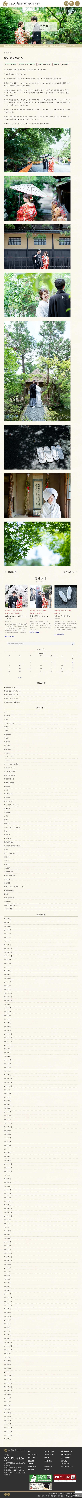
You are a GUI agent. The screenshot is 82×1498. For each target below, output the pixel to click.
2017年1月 (7, 1338)
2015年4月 (7, 1413)
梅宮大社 (7, 857)
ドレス (6, 712)
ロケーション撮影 (10, 771)
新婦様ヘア (7, 838)
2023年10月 (8, 1041)
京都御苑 (7, 786)
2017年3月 (7, 1331)
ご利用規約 (31, 1469)
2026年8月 (7, 919)
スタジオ (7, 753)
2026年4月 (7, 934)
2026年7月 (7, 922)
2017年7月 (7, 1316)
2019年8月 (7, 1223)
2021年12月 (8, 1123)
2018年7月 (7, 1272)
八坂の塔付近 (8, 794)
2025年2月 (7, 986)
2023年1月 (7, 1075)
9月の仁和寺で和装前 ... (12, 702)
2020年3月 (7, 1197)
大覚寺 (6, 816)
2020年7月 (7, 1182)
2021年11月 (8, 1127)
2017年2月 (7, 1335)
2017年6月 (7, 1320)
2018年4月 (7, 1283)
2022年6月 (7, 1101)
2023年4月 (7, 1063)
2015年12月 (8, 1383)
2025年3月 (7, 982)
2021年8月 (7, 1134)
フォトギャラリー (49, 1454)
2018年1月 (7, 1294)
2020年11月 (8, 1168)
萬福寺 (6, 894)
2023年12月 (8, 1034)
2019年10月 (8, 1216)
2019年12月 (8, 1208)
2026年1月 (7, 945)
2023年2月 (7, 1071)
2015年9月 (7, 1394)
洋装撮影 (7, 868)
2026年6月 (7, 926)
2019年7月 (7, 1227)
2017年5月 (7, 1324)
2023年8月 (7, 1049)
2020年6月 (7, 1186)
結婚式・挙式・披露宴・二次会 (14, 886)
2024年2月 (7, 1026)
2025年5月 (7, 974)
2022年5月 (7, 1104)
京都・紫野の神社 (10, 775)
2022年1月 (7, 1119)
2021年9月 (7, 1130)
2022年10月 (8, 1086)
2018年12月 (8, 1253)
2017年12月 (8, 1298)
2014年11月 (8, 1431)
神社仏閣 (7, 883)
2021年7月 (7, 1138)
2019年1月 (7, 1249)
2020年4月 (7, 1193)
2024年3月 (7, 1023)
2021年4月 (7, 1149)
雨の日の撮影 (8, 909)
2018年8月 (7, 1268)
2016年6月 (7, 1364)
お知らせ (7, 745)
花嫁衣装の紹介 (9, 890)
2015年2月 (7, 1420)
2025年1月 (7, 989)
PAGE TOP (76, 1495)
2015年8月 (7, 1398)
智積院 (6, 719)
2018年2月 (7, 1290)
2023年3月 (7, 1067)
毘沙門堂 (7, 864)
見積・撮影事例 (9, 897)
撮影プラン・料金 (49, 1451)
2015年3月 (7, 1416)
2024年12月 (8, 993)
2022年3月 (7, 1112)
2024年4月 (7, 1019)
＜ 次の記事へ (11, 572)
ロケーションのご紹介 (11, 764)
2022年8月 (7, 1093)
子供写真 (7, 823)
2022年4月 (7, 1108)
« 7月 (20, 677)
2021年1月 (7, 1160)
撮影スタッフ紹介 (66, 1454)
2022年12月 (8, 1078)
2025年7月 (7, 967)
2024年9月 (7, 1004)
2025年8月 (7, 963)
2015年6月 (7, 1405)
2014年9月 (7, 1439)
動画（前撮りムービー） (12, 805)
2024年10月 (8, 1000)
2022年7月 (7, 1097)
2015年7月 (7, 1402)
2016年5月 (7, 1368)
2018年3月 (7, 1286)
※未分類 (7, 742)
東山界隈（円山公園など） (12, 846)
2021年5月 (7, 1145)
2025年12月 (8, 948)
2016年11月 (8, 1346)
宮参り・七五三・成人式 (12, 827)
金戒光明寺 (7, 734)
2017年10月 (8, 1305)
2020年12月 (8, 1164)
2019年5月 (7, 1234)
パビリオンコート (10, 768)
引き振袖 (7, 716)
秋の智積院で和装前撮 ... (12, 691)
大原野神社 (7, 812)
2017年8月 (7, 1312)
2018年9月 (7, 1264)
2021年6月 (7, 1141)
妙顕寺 (6, 820)
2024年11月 (8, 997)
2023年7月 (7, 1052)
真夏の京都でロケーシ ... (12, 698)
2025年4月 (7, 978)
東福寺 (6, 849)
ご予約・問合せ (32, 1466)
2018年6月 (7, 1275)
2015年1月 (7, 1424)
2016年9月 (7, 1353)
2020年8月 (7, 1179)
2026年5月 (7, 930)
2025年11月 (8, 952)
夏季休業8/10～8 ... (10, 687)
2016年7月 (7, 1361)
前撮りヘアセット (33, 1457)
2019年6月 (7, 1231)
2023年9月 (7, 1045)
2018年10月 (8, 1260)
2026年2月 (7, 941)
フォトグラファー (10, 723)
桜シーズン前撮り (10, 853)
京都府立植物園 (9, 782)
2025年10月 (8, 956)
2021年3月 (7, 1153)
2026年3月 (7, 937)
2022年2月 (7, 1116)
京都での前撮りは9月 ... (12, 694)
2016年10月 (8, 1350)
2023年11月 (8, 1038)
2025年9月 (7, 959)
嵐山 (5, 831)
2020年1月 (7, 1205)
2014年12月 (8, 1427)
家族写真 (46, 1457)
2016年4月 (7, 1372)
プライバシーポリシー (67, 1466)
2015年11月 (8, 1387)
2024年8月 (7, 1008)
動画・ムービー (9, 801)
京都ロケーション (33, 1454)
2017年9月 (7, 1309)
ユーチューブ (8, 760)
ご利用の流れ (48, 1461)
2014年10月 (8, 1435)
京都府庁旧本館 (9, 779)
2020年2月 (7, 1201)
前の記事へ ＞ (71, 572)
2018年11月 (8, 1257)
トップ (30, 1451)
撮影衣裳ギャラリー (66, 1451)
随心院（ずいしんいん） (12, 905)
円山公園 (7, 797)
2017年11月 (8, 1301)
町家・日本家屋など (10, 875)
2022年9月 (7, 1090)
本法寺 (6, 738)
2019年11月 (8, 1212)
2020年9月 (7, 1175)
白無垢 (6, 727)
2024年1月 (7, 1030)
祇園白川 (7, 879)
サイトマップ (48, 1466)
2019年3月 (7, 1242)
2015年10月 (8, 1390)
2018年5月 (7, 1279)
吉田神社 (7, 808)
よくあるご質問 (9, 756)
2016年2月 (7, 1379)
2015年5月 (7, 1409)
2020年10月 (8, 1171)
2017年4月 (7, 1327)
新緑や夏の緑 (8, 842)
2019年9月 (7, 1220)
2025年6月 (7, 971)
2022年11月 (8, 1082)
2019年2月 (7, 1245)
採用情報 (46, 1469)
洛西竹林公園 (8, 872)
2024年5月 (7, 1015)
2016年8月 (7, 1357)
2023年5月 (7, 1060)
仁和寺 (6, 790)
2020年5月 (7, 1190)
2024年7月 (7, 1011)
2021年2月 (7, 1156)
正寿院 (6, 860)
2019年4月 (7, 1238)
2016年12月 (8, 1342)
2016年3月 (7, 1375)
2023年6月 (7, 1056)
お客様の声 (7, 749)
